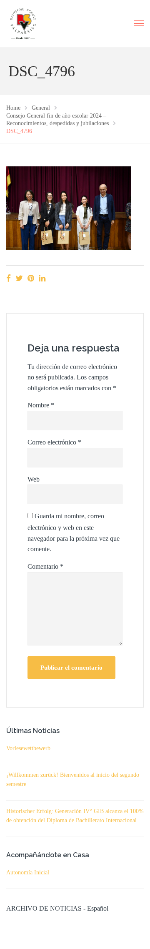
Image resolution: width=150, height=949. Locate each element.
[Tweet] (19, 278)
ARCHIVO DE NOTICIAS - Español (57, 908)
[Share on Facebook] (8, 278)
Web (34, 479)
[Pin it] (31, 278)
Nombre (41, 405)
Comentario (45, 566)
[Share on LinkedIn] (42, 278)
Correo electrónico (54, 442)
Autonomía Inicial (27, 872)
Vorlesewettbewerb (28, 748)
